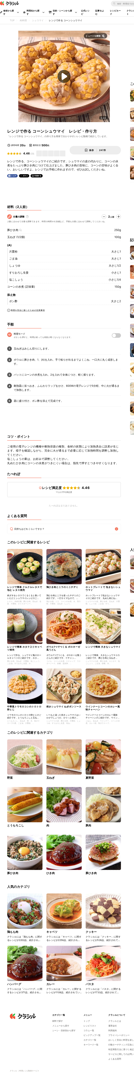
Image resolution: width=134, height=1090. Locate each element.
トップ (87, 1021)
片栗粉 (13, 251)
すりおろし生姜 (19, 272)
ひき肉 (50, 873)
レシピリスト (90, 1025)
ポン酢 (13, 301)
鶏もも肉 (12, 931)
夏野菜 (90, 777)
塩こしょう (16, 279)
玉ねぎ (50, 777)
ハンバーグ (14, 984)
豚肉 (88, 825)
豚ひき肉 (12, 230)
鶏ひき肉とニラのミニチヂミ (62, 587)
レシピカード (115, 12)
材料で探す (57, 1021)
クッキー (91, 931)
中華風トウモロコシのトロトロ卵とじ (24, 708)
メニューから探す (60, 1025)
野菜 (10, 777)
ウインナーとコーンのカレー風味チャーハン (103, 708)
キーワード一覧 (91, 1044)
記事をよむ (99, 12)
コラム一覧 (89, 1030)
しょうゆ (14, 265)
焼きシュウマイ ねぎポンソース (63, 706)
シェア (13, 176)
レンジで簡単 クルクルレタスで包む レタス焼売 (24, 588)
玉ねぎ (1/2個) (16, 237)
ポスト (25, 176)
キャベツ (52, 931)
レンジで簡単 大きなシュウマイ (103, 646)
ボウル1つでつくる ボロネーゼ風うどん (63, 648)
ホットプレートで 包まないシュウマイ (103, 588)
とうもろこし (15, 825)
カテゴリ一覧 (90, 1040)
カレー (50, 984)
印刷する (37, 176)
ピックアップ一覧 (92, 1035)
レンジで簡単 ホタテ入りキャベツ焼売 (24, 648)
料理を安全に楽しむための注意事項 (28, 310)
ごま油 (13, 258)
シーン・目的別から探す (64, 1030)
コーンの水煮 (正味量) (21, 286)
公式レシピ (85, 12)
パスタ (90, 984)
